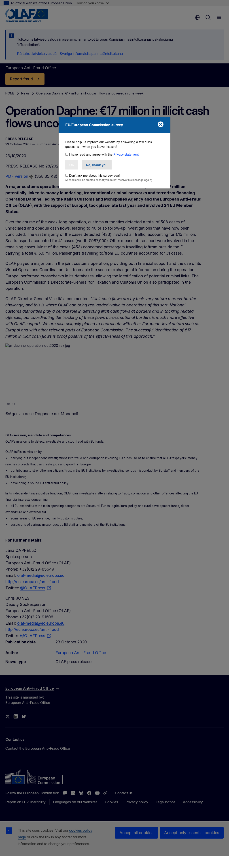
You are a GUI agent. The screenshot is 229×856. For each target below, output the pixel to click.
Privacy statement (126, 154)
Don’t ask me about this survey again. (95, 175)
